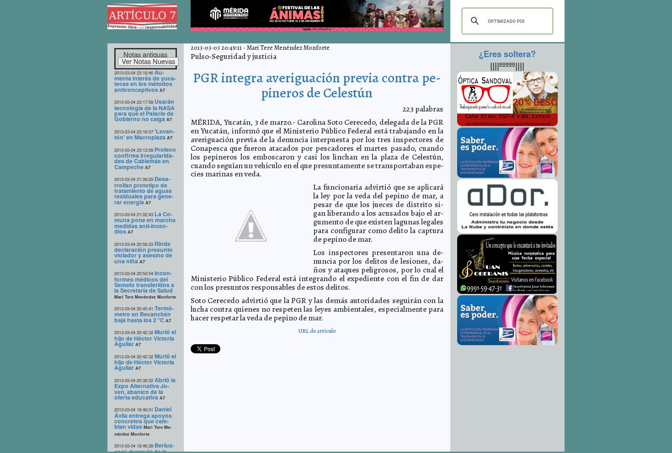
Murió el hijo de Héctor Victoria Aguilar (145, 338)
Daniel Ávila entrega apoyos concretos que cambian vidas (143, 418)
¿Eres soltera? (507, 54)
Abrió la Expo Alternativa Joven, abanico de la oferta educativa (145, 388)
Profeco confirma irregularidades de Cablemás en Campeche (145, 158)
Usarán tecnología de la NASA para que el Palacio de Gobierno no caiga (144, 110)
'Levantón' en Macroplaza (144, 134)
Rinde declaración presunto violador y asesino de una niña (143, 252)
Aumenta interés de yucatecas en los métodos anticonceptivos (145, 81)
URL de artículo (317, 331)
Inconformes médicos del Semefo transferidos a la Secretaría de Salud (144, 281)
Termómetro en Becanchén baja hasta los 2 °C (144, 314)
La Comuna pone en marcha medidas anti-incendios (145, 222)
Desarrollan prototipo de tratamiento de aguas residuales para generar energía (143, 190)
